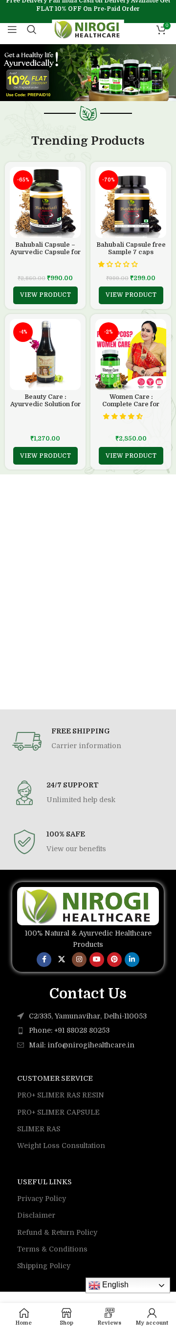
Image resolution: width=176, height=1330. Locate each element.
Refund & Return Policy (57, 1232)
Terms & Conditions (52, 1249)
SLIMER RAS (38, 1129)
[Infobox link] (88, 741)
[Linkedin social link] (132, 959)
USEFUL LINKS (44, 1182)
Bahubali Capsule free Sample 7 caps (131, 248)
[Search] (32, 29)
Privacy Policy (41, 1198)
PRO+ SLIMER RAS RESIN (60, 1095)
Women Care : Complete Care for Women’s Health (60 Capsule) (131, 407)
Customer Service (55, 1078)
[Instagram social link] (79, 959)
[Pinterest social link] (114, 959)
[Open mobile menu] (12, 29)
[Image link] (88, 906)
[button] (118, 264)
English (114, 1284)
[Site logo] (88, 29)
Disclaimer (36, 1215)
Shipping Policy (43, 1266)
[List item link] (88, 1030)
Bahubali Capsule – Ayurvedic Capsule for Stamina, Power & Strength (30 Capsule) (45, 255)
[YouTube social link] (96, 959)
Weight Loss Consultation (61, 1145)
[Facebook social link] (44, 959)
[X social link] (61, 959)
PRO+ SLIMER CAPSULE (58, 1112)
